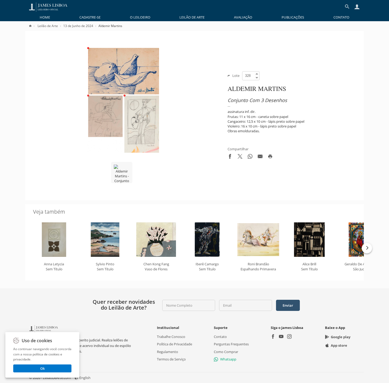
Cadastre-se (90, 17)
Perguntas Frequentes (231, 344)
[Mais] (367, 248)
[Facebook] (273, 337)
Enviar (288, 305)
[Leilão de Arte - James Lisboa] (48, 6)
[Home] (33, 26)
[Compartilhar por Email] (260, 157)
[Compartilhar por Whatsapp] (250, 157)
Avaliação (243, 17)
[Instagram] (289, 337)
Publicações (293, 17)
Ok (42, 368)
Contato (341, 17)
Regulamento (167, 351)
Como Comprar (226, 351)
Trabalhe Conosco (171, 336)
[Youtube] (281, 337)
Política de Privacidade (174, 344)
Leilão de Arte (192, 17)
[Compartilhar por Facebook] (230, 157)
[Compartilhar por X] (240, 157)
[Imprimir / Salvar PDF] (270, 157)
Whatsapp (228, 359)
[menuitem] (45, 17)
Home (45, 17)
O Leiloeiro (140, 17)
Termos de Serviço (171, 359)
